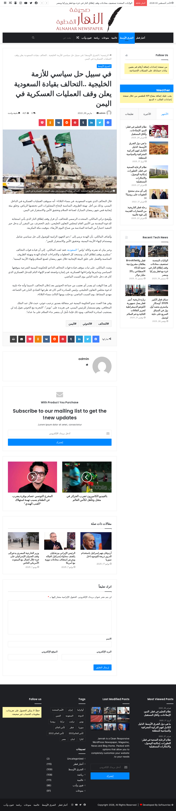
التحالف (102, 323)
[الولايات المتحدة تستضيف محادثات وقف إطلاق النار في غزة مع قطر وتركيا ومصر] (158, 251)
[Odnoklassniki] (50, 122)
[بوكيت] (42, 122)
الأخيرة (147, 114)
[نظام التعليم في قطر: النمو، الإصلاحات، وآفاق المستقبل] (158, 131)
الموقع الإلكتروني (50, 651)
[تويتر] (99, 122)
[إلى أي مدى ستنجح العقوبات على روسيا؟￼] (158, 194)
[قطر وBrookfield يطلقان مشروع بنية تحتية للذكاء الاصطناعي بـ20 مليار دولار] (135, 251)
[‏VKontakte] (58, 122)
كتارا (82, 739)
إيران (70, 710)
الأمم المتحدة (57, 710)
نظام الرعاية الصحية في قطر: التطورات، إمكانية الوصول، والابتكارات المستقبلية (137, 174)
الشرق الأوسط (127, 37)
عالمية (114, 37)
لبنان (72, 739)
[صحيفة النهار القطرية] (88, 19)
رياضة (96, 37)
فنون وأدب (86, 37)
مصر (64, 739)
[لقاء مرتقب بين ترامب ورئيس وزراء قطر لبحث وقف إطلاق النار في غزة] (110, 726)
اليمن (72, 323)
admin (102, 113)
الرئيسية (105, 55)
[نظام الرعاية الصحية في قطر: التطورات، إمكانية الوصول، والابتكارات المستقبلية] (158, 171)
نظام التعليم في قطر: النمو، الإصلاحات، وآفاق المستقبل (136, 130)
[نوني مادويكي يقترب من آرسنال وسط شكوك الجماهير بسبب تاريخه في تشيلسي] (97, 726)
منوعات (105, 37)
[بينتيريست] (75, 122)
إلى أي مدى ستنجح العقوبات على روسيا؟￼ (136, 194)
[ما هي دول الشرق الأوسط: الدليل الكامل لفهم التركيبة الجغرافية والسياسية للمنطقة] (158, 148)
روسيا (52, 721)
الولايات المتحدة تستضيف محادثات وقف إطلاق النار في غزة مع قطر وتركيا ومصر (158, 268)
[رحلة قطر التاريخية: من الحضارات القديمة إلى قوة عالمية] (158, 212)
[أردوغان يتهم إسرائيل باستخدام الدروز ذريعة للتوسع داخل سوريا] (96, 541)
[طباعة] (13, 339)
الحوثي (86, 323)
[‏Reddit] (66, 122)
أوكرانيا (80, 710)
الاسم (109, 638)
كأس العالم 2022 (56, 733)
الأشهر (164, 114)
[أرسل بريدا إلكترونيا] (98, 113)
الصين (58, 715)
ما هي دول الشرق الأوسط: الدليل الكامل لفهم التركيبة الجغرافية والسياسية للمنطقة (136, 150)
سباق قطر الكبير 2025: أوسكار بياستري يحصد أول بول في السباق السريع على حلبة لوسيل (159, 308)
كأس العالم (60, 727)
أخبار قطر (140, 37)
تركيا (62, 721)
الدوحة (81, 715)
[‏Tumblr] (83, 122)
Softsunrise (164, 804)
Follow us (35, 699)
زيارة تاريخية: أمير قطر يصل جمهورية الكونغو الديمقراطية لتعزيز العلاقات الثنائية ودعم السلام (135, 307)
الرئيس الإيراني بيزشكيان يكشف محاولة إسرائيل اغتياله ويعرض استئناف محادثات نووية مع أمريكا (60, 558)
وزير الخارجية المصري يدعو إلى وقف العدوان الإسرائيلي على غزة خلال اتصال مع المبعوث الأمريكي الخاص (23, 558)
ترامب (71, 721)
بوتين (81, 721)
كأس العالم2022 (76, 733)
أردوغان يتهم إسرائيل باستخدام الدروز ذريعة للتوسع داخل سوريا (96, 556)
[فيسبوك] (108, 122)
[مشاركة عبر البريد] (21, 339)
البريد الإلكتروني (104, 651)
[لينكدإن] (91, 122)
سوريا (81, 727)
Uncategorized (75, 758)
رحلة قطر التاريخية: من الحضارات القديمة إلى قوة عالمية (136, 211)
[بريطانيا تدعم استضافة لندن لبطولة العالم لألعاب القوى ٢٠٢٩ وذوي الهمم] (97, 718)
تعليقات (129, 114)
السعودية (72, 249)
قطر (72, 727)
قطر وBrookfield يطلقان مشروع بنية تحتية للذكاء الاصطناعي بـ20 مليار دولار (135, 268)
